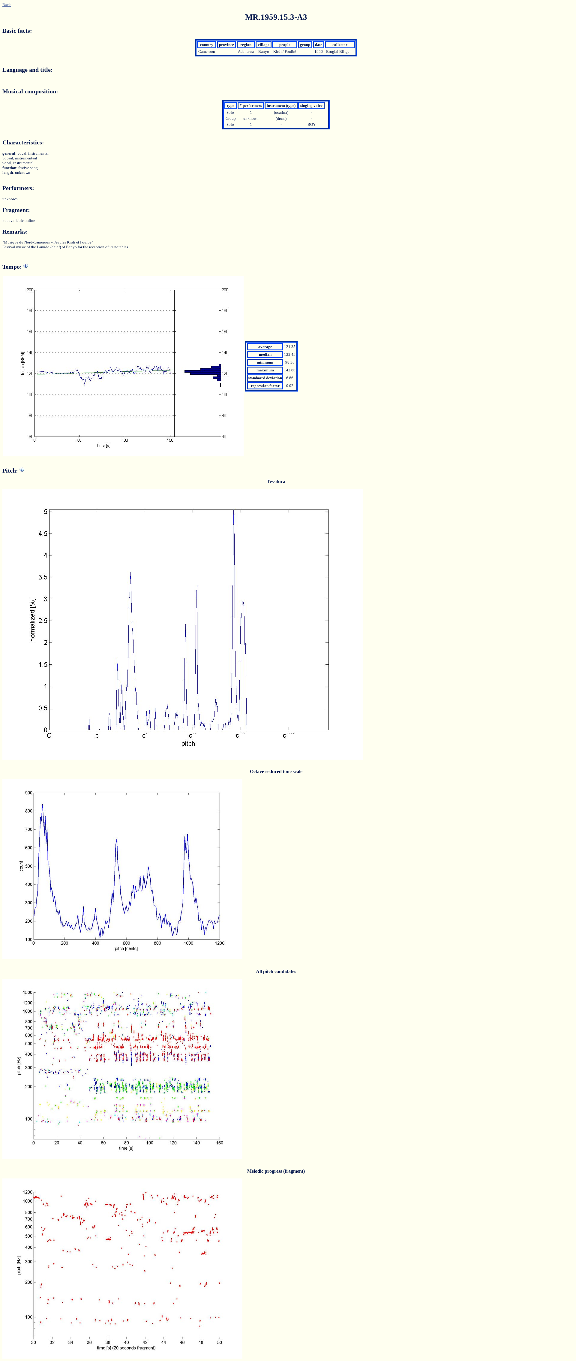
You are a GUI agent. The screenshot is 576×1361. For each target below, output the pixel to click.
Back (6, 4)
